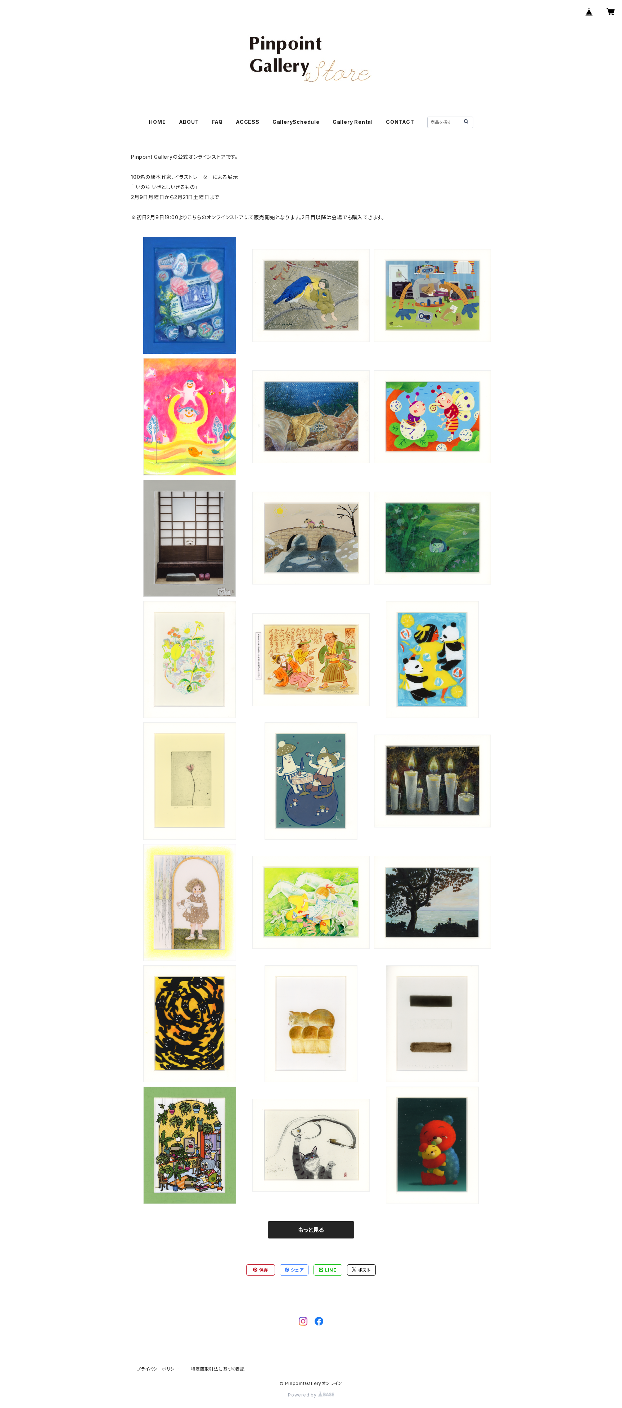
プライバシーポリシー (158, 1369)
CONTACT (400, 122)
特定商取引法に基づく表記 (218, 1369)
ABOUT (189, 122)
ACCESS (248, 122)
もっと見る (311, 1229)
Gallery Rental (353, 122)
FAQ (217, 122)
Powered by (303, 1395)
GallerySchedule (296, 122)
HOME (157, 122)
